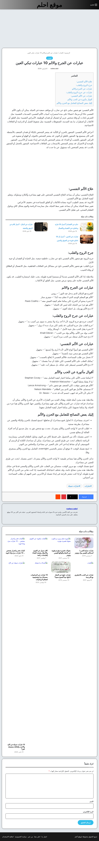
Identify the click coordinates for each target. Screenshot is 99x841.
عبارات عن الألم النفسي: (81, 96)
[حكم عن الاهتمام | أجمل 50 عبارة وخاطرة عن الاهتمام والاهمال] (86, 226)
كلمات (61, 53)
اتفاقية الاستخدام (8, 837)
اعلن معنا (37, 837)
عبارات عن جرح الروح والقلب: (79, 92)
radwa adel (54, 68)
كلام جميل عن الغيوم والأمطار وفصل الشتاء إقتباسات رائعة (40, 553)
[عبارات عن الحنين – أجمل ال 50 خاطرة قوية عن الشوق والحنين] (86, 239)
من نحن (30, 837)
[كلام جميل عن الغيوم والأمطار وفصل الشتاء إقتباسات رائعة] (38, 542)
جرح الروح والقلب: (84, 85)
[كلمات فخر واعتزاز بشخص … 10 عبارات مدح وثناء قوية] (15, 542)
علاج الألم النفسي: (84, 81)
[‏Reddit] (58, 496)
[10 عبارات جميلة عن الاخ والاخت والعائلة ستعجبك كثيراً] (15, 652)
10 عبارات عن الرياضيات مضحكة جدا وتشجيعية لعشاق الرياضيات (39, 577)
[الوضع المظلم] (83, 5)
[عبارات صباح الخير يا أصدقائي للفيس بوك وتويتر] (84, 542)
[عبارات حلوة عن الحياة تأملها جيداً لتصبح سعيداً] (61, 567)
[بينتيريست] (63, 496)
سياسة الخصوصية (21, 837)
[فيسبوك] (76, 518)
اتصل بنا (44, 837)
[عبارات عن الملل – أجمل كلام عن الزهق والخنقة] (41, 226)
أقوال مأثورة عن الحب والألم (79, 99)
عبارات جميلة (73, 486)
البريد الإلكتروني (88, 812)
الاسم (91, 801)
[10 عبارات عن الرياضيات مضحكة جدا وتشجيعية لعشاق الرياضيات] (38, 567)
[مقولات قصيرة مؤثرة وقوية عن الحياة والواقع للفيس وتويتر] (61, 542)
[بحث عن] (87, 5)
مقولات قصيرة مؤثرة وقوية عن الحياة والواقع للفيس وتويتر (61, 553)
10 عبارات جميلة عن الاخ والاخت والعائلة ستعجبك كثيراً (16, 746)
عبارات (87, 486)
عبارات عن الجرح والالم (82, 88)
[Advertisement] (78, 28)
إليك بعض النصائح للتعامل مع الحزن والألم (74, 103)
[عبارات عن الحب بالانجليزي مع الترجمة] (84, 567)
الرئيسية (67, 53)
